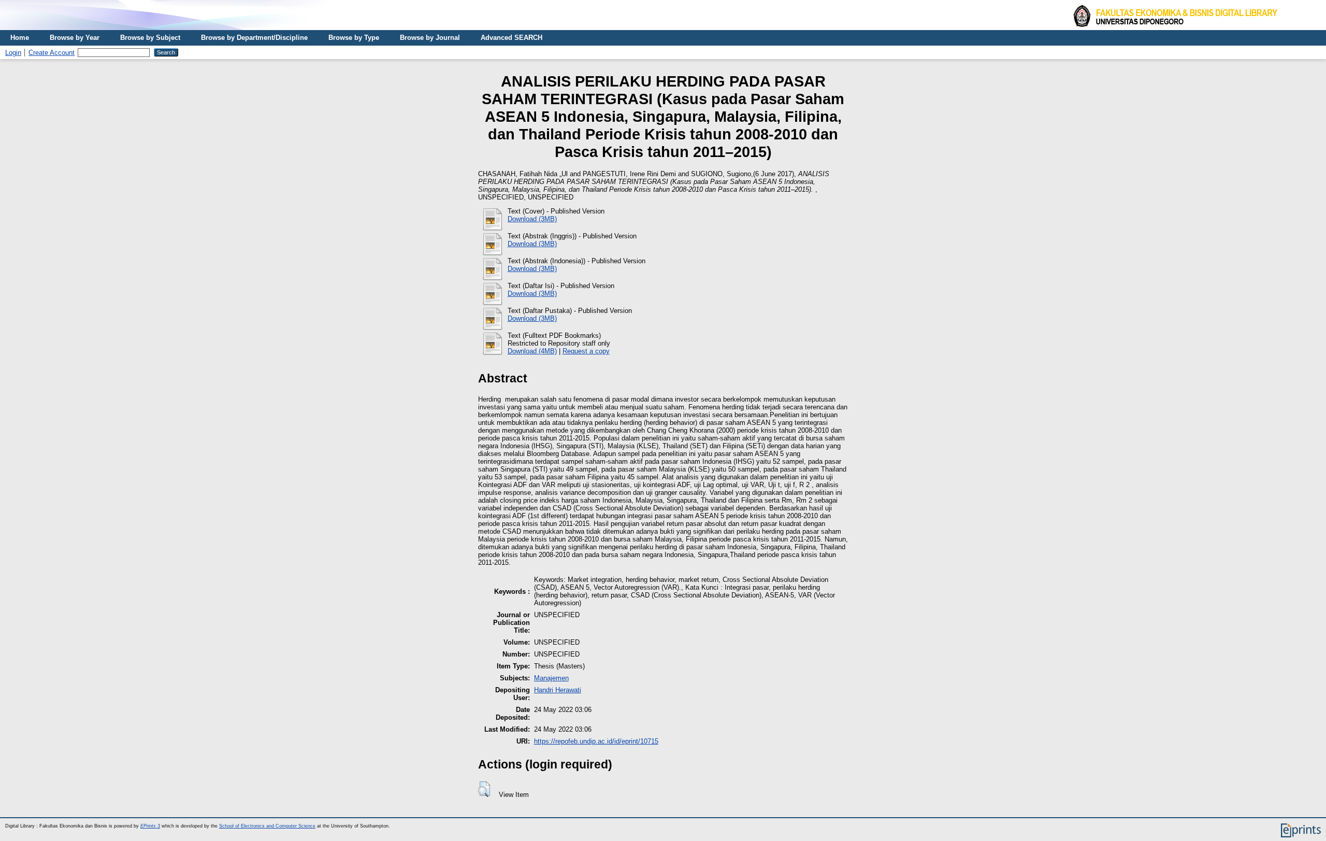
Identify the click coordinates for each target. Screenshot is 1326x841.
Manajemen (551, 678)
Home (19, 37)
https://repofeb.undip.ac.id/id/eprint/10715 (596, 741)
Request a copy (586, 351)
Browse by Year (74, 37)
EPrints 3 (150, 826)
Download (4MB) (532, 351)
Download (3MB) (532, 219)
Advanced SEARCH (511, 37)
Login (13, 52)
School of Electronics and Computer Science (267, 826)
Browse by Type (353, 37)
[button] (484, 789)
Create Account (51, 52)
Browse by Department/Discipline (254, 37)
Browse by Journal (430, 37)
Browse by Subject (150, 37)
